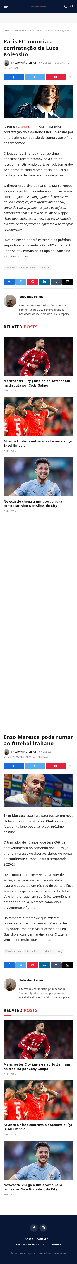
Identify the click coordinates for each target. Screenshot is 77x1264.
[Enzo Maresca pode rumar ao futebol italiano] (38, 790)
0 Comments (62, 63)
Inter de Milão (32, 951)
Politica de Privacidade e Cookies (38, 1244)
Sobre (29, 1239)
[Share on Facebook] (14, 77)
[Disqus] (38, 569)
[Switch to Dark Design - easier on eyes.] (65, 6)
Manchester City (53, 951)
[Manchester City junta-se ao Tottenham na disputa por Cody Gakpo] (38, 356)
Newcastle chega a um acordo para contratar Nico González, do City (33, 503)
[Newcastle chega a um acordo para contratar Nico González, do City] (38, 476)
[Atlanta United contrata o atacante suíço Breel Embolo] (38, 416)
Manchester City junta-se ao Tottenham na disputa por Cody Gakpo (37, 383)
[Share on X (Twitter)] (35, 77)
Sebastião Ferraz (25, 63)
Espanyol (10, 267)
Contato (42, 1239)
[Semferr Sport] (38, 6)
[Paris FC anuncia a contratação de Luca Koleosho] (38, 101)
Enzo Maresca (13, 951)
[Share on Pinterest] (56, 77)
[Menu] (6, 6)
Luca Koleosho (28, 267)
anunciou (27, 126)
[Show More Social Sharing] (70, 77)
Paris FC (45, 267)
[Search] (71, 6)
